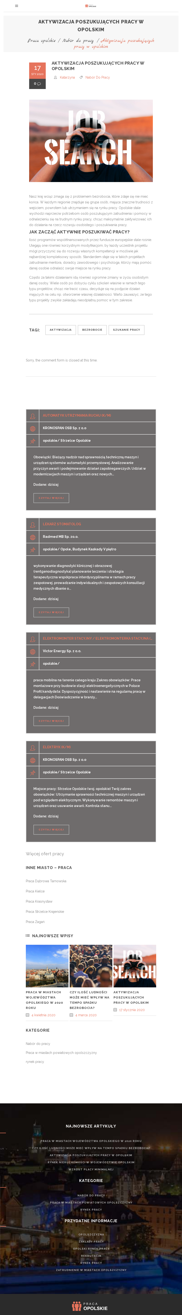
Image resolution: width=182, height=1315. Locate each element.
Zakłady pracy (91, 1241)
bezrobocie (92, 329)
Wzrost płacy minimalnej (91, 1169)
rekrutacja (91, 1255)
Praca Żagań (35, 922)
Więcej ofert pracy (45, 853)
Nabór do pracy (78, 41)
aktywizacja (61, 329)
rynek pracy (35, 1062)
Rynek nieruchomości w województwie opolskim (91, 1162)
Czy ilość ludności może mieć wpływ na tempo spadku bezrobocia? (91, 1148)
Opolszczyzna (91, 1234)
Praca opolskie (42, 41)
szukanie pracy (126, 329)
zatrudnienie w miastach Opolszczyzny (91, 1270)
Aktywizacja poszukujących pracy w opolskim (131, 997)
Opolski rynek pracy (91, 1248)
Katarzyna (67, 77)
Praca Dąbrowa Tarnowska (46, 881)
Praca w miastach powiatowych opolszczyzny (61, 1053)
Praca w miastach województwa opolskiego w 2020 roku (91, 1141)
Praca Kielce (35, 891)
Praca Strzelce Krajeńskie (45, 912)
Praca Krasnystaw (39, 901)
